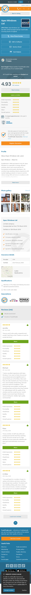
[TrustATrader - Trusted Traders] (5, 8)
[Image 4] (5, 207)
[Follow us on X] (11, 565)
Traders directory (21, 552)
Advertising (4, 549)
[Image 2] (15, 198)
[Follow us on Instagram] (15, 565)
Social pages (5, 559)
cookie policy (21, 584)
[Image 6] (25, 207)
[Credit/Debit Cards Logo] (13, 300)
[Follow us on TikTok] (23, 565)
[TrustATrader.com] (4, 300)
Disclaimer (19, 554)
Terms (18, 557)
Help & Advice (5, 552)
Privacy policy (20, 549)
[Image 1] (5, 198)
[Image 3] (25, 198)
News (3, 557)
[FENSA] (24, 300)
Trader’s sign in (25, 5)
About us (4, 547)
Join (20, 2)
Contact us (4, 554)
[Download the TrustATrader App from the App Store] (21, 571)
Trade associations (21, 547)
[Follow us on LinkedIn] (19, 565)
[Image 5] (15, 207)
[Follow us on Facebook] (7, 565)
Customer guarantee (22, 559)
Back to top (15, 523)
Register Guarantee (15, 143)
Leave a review (15, 95)
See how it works (15, 538)
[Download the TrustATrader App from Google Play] (10, 571)
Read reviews (15, 90)
